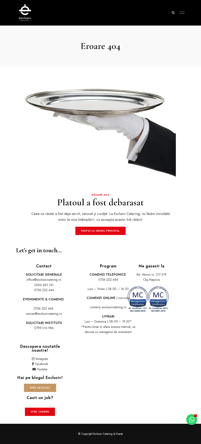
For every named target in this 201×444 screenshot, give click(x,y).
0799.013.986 (44, 328)
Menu (181, 13)
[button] (100, 231)
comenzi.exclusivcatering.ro (108, 307)
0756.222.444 (44, 290)
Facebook (41, 364)
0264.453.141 (43, 285)
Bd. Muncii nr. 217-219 (151, 274)
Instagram (42, 359)
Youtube (42, 369)
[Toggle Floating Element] (191, 419)
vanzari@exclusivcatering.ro (44, 313)
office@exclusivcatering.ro (43, 279)
